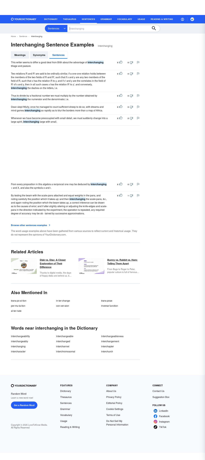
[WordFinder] (192, 19)
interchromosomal (65, 351)
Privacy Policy (113, 397)
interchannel (62, 346)
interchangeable (64, 336)
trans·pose (106, 300)
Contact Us (158, 391)
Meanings (20, 55)
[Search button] (155, 28)
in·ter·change (63, 300)
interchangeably (19, 341)
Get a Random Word (24, 405)
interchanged (63, 341)
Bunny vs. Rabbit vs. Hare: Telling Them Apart (122, 261)
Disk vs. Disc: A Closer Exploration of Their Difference (53, 263)
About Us (111, 391)
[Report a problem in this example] (138, 62)
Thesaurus (66, 397)
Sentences (53, 28)
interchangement (110, 341)
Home (13, 36)
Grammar (65, 409)
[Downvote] (131, 62)
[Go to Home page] (23, 19)
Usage (63, 421)
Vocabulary (66, 415)
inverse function (109, 305)
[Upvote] (121, 62)
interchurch (107, 351)
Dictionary (65, 391)
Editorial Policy (114, 403)
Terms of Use (113, 415)
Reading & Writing (70, 427)
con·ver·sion (62, 305)
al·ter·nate (16, 311)
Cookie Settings (114, 409)
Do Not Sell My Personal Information (117, 422)
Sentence (23, 36)
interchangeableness (112, 336)
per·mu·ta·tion (18, 305)
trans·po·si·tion (18, 300)
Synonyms (39, 55)
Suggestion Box (160, 397)
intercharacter (18, 351)
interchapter (107, 346)
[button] (182, 19)
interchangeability (20, 336)
